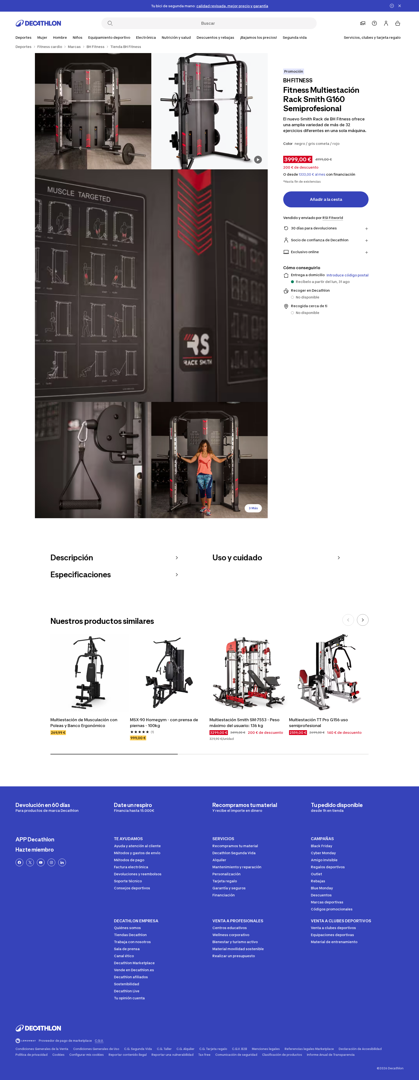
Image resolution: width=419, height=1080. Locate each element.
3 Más (253, 508)
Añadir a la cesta (326, 199)
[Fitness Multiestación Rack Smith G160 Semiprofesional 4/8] (93, 460)
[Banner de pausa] (392, 6)
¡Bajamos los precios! (258, 37)
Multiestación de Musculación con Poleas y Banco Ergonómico (84, 722)
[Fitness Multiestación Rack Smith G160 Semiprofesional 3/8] (151, 285)
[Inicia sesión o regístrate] (386, 23)
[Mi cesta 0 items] (397, 23)
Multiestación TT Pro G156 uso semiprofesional (319, 722)
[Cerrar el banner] (399, 6)
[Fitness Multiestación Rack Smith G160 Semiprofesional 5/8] (209, 460)
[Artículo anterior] (348, 620)
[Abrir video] (258, 160)
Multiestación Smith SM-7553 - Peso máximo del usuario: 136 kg (245, 722)
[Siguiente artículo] (363, 620)
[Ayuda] (374, 23)
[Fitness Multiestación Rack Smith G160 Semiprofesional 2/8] (93, 111)
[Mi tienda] (363, 23)
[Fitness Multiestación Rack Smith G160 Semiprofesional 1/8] (209, 111)
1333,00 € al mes (312, 174)
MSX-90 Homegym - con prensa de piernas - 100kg (164, 722)
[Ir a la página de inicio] (38, 23)
